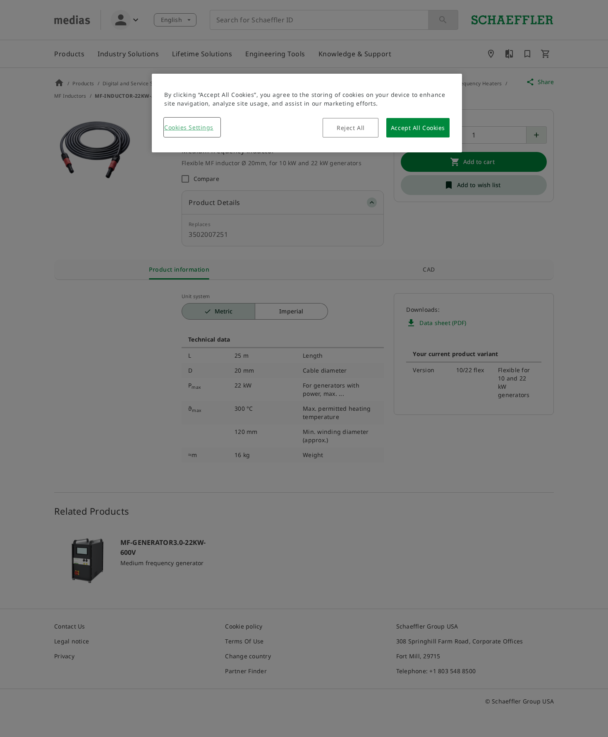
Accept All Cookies (418, 128)
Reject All (351, 128)
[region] (307, 113)
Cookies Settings (188, 127)
